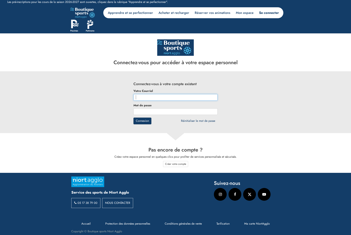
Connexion (142, 121)
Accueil (86, 224)
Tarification (223, 224)
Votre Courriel (143, 91)
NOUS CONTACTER (117, 203)
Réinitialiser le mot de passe (198, 121)
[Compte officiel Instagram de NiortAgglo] (220, 194)
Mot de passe (142, 105)
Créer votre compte (175, 164)
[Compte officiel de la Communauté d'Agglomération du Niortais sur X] (249, 194)
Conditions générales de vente (183, 224)
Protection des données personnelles (127, 224)
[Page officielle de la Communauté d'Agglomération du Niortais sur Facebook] (235, 194)
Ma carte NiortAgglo (257, 224)
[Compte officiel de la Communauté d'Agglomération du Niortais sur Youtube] (264, 194)
